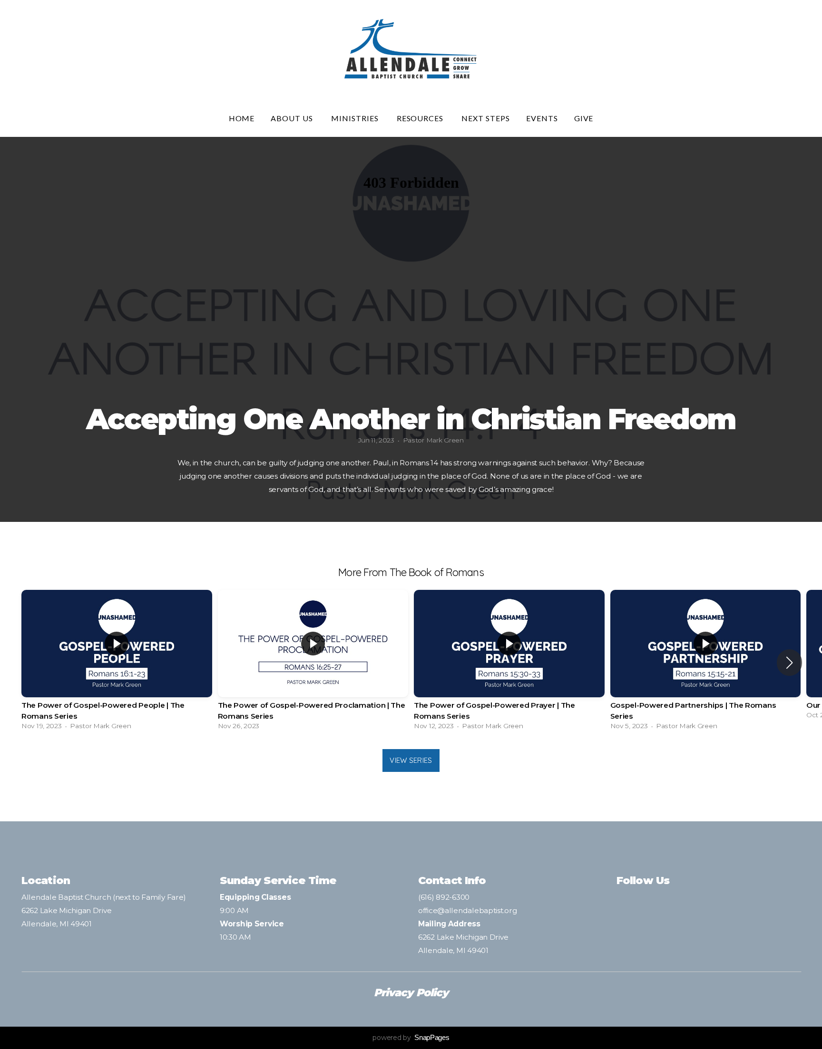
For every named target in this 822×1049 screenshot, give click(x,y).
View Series (411, 760)
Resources (421, 118)
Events (542, 118)
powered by (410, 1037)
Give (584, 118)
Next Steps (485, 118)
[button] (789, 662)
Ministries (356, 118)
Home (242, 118)
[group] (116, 662)
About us (293, 118)
